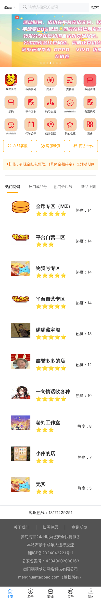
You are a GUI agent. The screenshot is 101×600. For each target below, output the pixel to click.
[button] (8, 7)
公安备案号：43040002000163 (50, 560)
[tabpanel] (50, 349)
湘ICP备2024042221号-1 (50, 552)
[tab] (12, 187)
